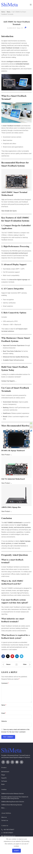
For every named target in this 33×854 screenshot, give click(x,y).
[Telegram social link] (21, 656)
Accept (16, 850)
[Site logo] (9, 4)
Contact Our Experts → (8, 381)
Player (3, 775)
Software (4, 781)
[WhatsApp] (31, 423)
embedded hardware (22, 64)
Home (3, 12)
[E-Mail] (31, 427)
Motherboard (5, 771)
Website (4, 721)
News (8, 12)
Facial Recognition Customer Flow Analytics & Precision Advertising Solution (14, 797)
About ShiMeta (6, 813)
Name (3, 705)
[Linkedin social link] (17, 656)
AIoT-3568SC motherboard (13, 522)
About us (4, 817)
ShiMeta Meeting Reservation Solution (12, 801)
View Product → (6, 455)
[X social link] (8, 656)
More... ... (3, 808)
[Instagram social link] (12, 762)
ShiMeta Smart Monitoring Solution (11, 805)
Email (3, 713)
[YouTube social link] (17, 762)
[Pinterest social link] (12, 656)
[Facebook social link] (3, 656)
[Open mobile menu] (31, 4)
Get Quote (13, 211)
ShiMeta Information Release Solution (12, 793)
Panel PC (4, 778)
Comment (5, 683)
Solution (4, 789)
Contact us (4, 820)
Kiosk (2, 784)
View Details (5, 211)
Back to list (16, 664)
